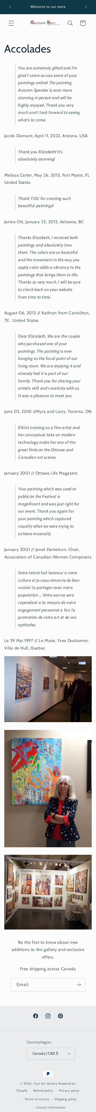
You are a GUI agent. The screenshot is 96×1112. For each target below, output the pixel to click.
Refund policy (43, 1090)
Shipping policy (66, 1099)
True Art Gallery (46, 1083)
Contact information (51, 1107)
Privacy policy (69, 1090)
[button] (11, 23)
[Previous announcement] (10, 7)
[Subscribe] (79, 984)
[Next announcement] (86, 7)
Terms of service (37, 1099)
